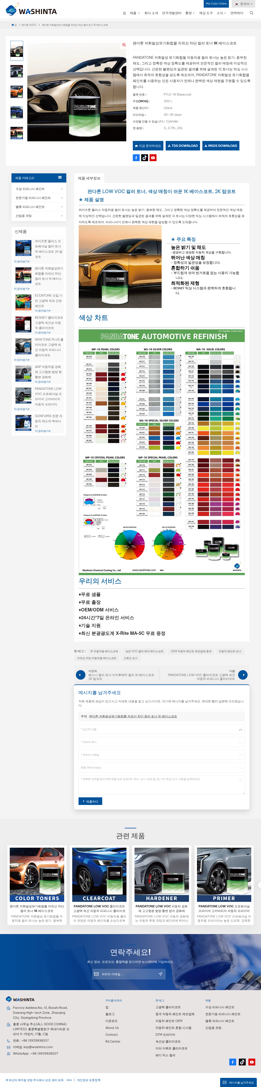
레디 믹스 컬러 (165, 1055)
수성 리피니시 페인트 (30, 189)
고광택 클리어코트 (168, 1007)
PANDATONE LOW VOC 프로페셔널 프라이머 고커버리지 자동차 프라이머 (224, 908)
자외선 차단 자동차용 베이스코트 (96, 658)
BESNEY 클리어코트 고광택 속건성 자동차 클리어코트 (49, 323)
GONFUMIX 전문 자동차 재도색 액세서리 (48, 421)
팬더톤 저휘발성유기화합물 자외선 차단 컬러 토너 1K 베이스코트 (133, 716)
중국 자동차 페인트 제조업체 (175, 1014)
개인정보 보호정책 (89, 1080)
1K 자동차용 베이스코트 (104, 651)
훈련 (188, 13)
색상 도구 (206, 13)
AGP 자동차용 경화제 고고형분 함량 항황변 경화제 (48, 372)
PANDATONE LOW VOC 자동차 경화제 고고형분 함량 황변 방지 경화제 (162, 908)
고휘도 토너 (131, 658)
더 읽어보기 (21, 261)
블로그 (110, 1014)
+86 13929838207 (35, 1040)
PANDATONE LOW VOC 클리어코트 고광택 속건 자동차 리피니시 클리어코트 (99, 908)
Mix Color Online (216, 3)
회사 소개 (151, 13)
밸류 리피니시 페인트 (30, 207)
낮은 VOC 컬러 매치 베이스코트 (145, 651)
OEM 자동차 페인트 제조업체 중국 (191, 651)
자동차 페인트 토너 (230, 651)
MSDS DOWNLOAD (222, 146)
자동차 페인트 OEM (169, 1021)
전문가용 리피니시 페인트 (33, 198)
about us (112, 1028)
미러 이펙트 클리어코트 (172, 1048)
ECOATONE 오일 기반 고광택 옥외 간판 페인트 (48, 300)
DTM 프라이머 (165, 1034)
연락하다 (236, 13)
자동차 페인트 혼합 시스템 (173, 1028)
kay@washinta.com (38, 1047)
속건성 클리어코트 (168, 1041)
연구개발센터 (172, 13)
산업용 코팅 (24, 216)
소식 (220, 13)
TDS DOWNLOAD (185, 146)
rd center (112, 1041)
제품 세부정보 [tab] (89, 178)
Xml (69, 1080)
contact (111, 1034)
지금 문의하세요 (150, 146)
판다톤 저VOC (29, 24)
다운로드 (111, 1021)
